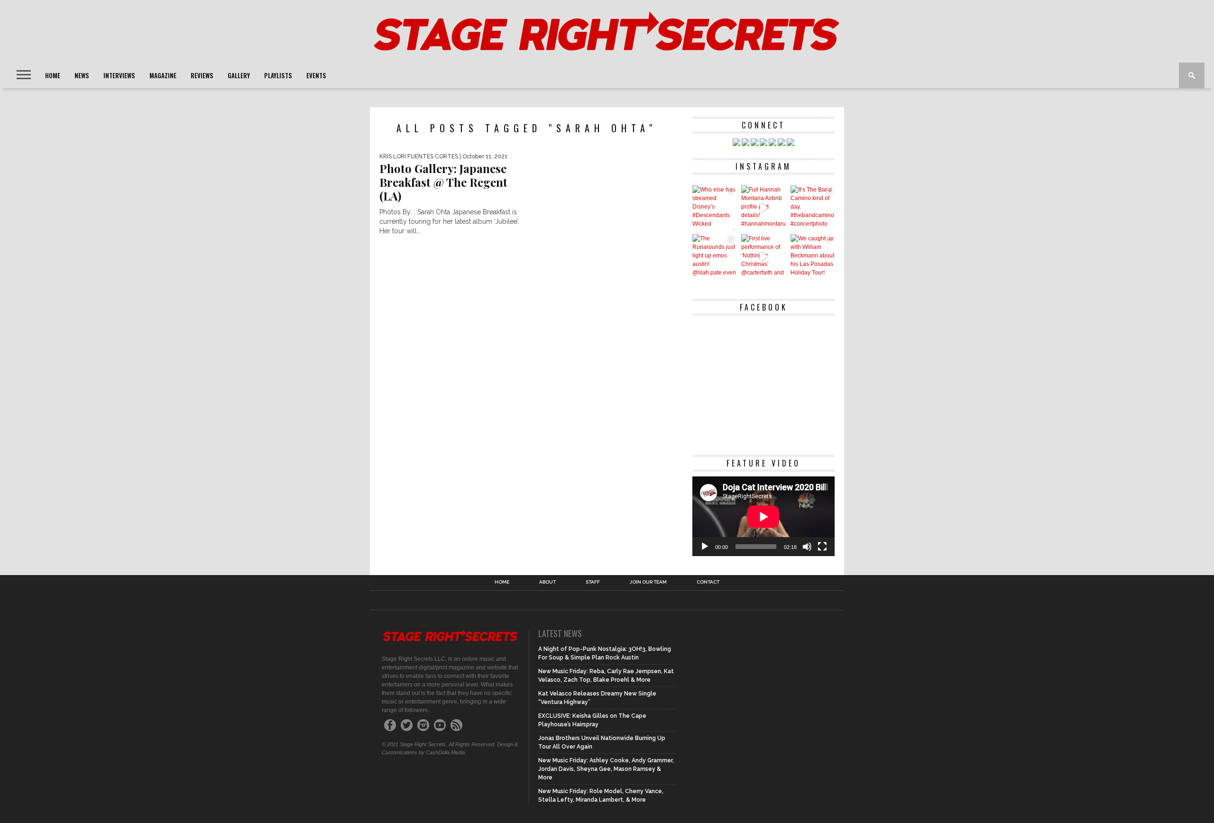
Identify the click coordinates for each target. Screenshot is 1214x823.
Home (52, 75)
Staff (593, 582)
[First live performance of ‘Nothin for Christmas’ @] (763, 256)
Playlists (278, 75)
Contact (708, 582)
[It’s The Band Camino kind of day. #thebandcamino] (813, 207)
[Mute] (807, 546)
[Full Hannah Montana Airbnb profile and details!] (763, 207)
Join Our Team (648, 582)
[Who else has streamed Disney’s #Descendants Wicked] (714, 207)
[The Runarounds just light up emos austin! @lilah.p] (714, 256)
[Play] (704, 546)
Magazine (162, 75)
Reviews (202, 75)
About (547, 582)
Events (316, 75)
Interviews (119, 75)
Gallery (239, 75)
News (81, 75)
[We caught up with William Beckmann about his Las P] (813, 256)
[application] (763, 516)
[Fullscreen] (822, 546)
